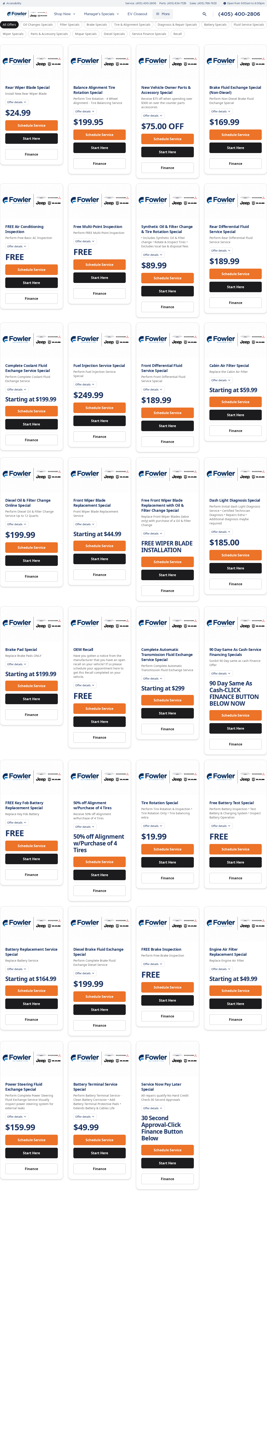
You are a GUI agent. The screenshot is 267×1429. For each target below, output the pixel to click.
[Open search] (204, 14)
